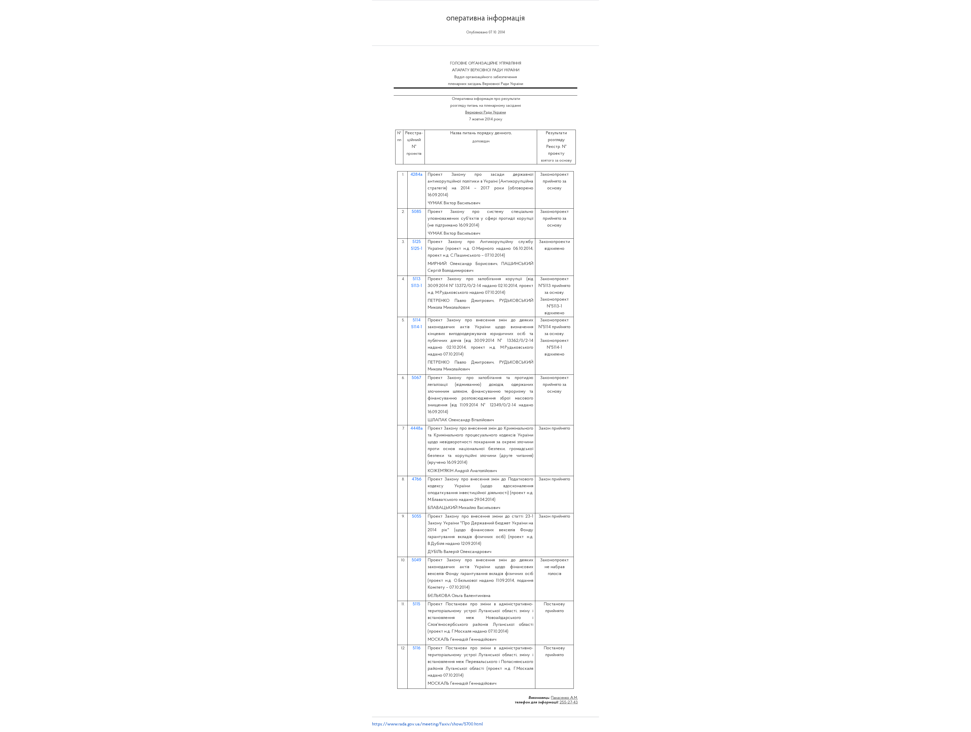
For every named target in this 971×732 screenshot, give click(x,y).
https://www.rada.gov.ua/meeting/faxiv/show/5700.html (427, 724)
